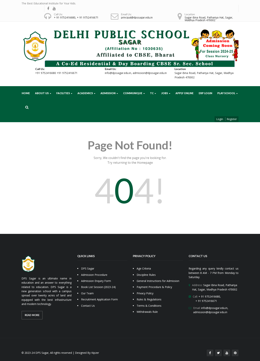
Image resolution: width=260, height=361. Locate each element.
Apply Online (184, 93)
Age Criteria (144, 268)
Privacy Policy (145, 293)
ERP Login (205, 93)
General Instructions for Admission (158, 281)
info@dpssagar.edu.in (118, 73)
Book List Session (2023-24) (98, 287)
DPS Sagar (87, 268)
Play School (226, 93)
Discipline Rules (146, 275)
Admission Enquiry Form (96, 281)
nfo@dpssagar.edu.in (214, 308)
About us (42, 93)
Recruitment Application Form (99, 299)
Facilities (63, 93)
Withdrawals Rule (147, 312)
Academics (85, 93)
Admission (108, 93)
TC (152, 93)
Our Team (87, 293)
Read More (32, 315)
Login (219, 119)
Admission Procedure (94, 275)
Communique (133, 93)
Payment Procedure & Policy (154, 287)
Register (232, 119)
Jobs (164, 93)
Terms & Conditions (149, 305)
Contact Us (88, 305)
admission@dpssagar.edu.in (150, 73)
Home (26, 93)
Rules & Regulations (149, 299)
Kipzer (95, 353)
